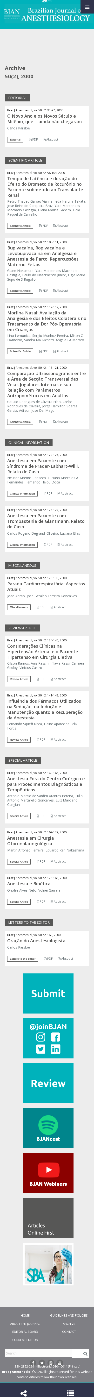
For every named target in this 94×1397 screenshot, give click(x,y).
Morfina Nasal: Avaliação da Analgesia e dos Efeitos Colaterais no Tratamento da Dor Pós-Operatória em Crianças (46, 321)
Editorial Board (25, 1331)
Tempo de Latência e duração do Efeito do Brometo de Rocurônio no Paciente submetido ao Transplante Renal (45, 187)
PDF (35, 139)
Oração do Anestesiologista (36, 940)
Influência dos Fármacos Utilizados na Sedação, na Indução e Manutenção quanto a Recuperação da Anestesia (45, 709)
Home (25, 1315)
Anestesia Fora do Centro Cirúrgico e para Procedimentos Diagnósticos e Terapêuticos (46, 784)
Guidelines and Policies (69, 1315)
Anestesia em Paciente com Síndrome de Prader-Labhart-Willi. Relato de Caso (43, 466)
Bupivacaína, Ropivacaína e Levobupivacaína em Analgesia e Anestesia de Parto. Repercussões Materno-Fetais (43, 256)
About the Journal (25, 1323)
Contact (69, 1331)
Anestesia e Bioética (29, 883)
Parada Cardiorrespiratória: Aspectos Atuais (46, 586)
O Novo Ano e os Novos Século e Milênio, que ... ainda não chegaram (44, 118)
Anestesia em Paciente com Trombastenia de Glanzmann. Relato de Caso (46, 521)
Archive (69, 1323)
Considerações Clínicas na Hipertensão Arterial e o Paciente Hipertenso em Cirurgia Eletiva (42, 651)
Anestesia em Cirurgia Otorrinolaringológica (30, 840)
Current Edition (25, 1340)
